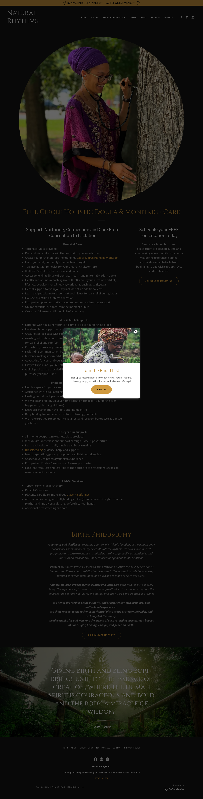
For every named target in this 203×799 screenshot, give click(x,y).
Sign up (101, 389)
